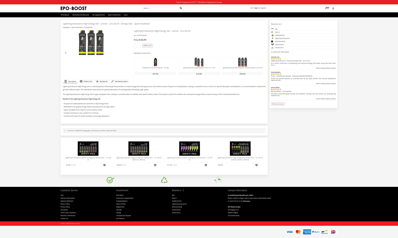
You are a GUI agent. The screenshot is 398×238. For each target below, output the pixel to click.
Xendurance (279, 48)
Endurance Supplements (124, 198)
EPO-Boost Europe (74, 223)
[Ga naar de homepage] (95, 8)
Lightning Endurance (282, 38)
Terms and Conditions (68, 213)
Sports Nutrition (114, 15)
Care (125, 15)
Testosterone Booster (80, 15)
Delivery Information (68, 198)
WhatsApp (246, 201)
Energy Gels (88, 27)
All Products (120, 218)
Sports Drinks (121, 204)
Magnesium (120, 207)
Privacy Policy (65, 207)
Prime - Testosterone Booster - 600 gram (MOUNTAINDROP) (291, 76)
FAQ (251, 8)
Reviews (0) (103, 81)
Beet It (277, 32)
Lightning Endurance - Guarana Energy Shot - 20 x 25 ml (290, 61)
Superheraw (279, 44)
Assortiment (122, 190)
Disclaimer (64, 210)
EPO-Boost (65, 15)
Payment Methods (67, 201)
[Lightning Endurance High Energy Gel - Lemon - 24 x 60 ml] (91, 43)
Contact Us (64, 218)
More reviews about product (326, 68)
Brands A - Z (178, 190)
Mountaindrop (280, 41)
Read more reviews (277, 104)
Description (72, 81)
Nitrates (119, 210)
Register (263, 8)
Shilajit (118, 213)
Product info (88, 81)
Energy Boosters (121, 201)
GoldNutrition (280, 35)
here (241, 198)
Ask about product (121, 81)
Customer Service (69, 190)
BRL (276, 29)
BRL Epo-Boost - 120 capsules (281, 91)
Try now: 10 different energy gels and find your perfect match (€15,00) (91, 131)
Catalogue (66, 27)
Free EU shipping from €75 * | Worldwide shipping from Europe (199, 2)
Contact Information (237, 190)
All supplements (98, 15)
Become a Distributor (68, 216)
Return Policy (65, 204)
